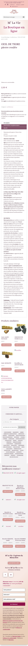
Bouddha (16, 437)
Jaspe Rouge (10, 443)
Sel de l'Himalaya (10, 452)
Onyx (23, 447)
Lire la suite (6, 344)
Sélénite (13, 455)
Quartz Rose (15, 450)
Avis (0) (5, 128)
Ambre (21, 432)
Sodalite (7, 455)
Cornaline (11, 438)
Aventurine (11, 435)
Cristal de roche (20, 438)
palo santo (9, 448)
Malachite (14, 445)
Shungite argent (9, 453)
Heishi (14, 440)
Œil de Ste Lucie (14, 457)
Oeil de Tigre (16, 447)
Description (7, 123)
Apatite (5, 435)
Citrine (5, 438)
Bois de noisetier (20, 435)
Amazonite (15, 432)
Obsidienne (21, 445)
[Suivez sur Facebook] (5, 575)
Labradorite (18, 443)
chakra (23, 437)
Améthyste (21, 433)
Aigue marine (7, 432)
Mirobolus (11, 639)
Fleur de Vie (8, 440)
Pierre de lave (17, 448)
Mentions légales (17, 636)
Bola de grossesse (7, 437)
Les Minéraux (13, 37)
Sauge (21, 450)
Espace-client (20, 4)
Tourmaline (20, 455)
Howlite (20, 440)
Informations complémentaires (11, 125)
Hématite (9, 442)
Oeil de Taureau (7, 447)
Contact (12, 4)
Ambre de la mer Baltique (10, 433)
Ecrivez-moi (14, 563)
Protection (7, 450)
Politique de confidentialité (9, 638)
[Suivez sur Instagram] (11, 575)
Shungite (19, 452)
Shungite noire (19, 453)
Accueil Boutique (5, 37)
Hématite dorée (17, 442)
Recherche (22, 427)
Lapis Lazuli (6, 445)
